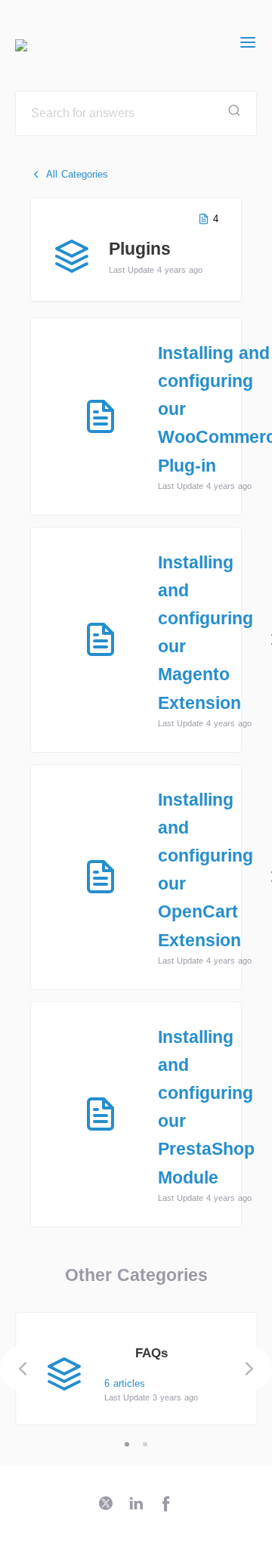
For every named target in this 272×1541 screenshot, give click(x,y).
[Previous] (22, 1368)
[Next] (249, 1368)
